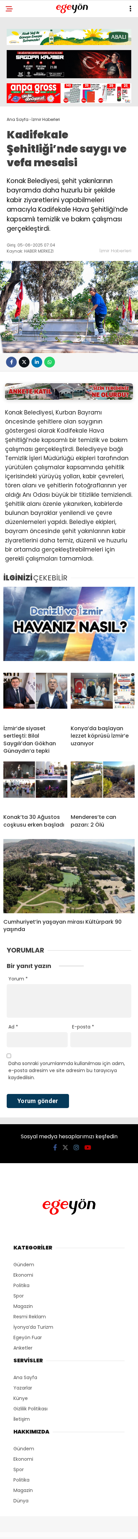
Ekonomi (23, 1275)
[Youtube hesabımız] (87, 1147)
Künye (20, 1398)
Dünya (20, 1500)
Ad (13, 1026)
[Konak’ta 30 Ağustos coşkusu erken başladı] (35, 784)
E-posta (83, 1026)
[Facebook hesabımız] (55, 1147)
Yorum (18, 978)
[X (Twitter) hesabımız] (65, 1147)
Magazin (23, 1306)
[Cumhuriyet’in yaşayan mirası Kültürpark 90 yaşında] (69, 876)
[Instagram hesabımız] (76, 1147)
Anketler (22, 1348)
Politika (21, 1285)
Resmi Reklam (29, 1316)
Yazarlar (22, 1387)
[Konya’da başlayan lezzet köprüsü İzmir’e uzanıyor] (103, 696)
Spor (18, 1295)
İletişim (21, 1419)
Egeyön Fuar (27, 1337)
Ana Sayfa (25, 1377)
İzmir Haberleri (115, 251)
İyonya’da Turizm (33, 1327)
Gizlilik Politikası (30, 1408)
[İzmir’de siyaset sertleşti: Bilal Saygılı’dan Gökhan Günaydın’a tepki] (35, 696)
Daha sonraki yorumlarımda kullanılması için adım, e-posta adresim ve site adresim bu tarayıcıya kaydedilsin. (66, 1070)
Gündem (23, 1264)
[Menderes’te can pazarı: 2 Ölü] (103, 784)
